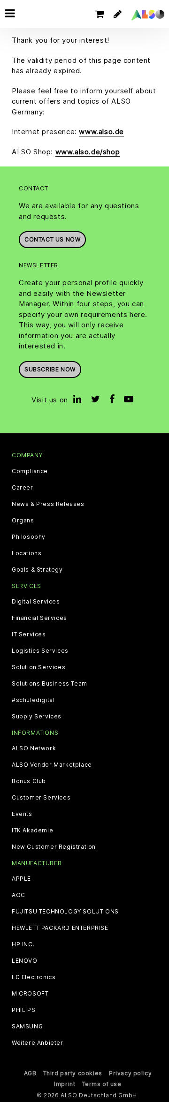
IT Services (29, 634)
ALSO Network (34, 748)
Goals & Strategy (37, 569)
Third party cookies (72, 1073)
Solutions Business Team (49, 683)
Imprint (64, 1083)
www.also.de (101, 131)
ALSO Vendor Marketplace (52, 765)
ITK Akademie (32, 830)
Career (22, 487)
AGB (30, 1073)
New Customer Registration (54, 847)
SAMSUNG (27, 1026)
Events (22, 814)
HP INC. (23, 944)
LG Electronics (33, 977)
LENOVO (25, 961)
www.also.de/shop (87, 151)
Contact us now (52, 239)
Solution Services (38, 667)
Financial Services (39, 618)
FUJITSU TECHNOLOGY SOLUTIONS (65, 911)
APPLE (21, 879)
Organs (23, 520)
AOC (18, 895)
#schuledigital (33, 700)
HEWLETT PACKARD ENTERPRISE (60, 928)
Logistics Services (40, 651)
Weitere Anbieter (37, 1043)
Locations (26, 553)
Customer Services (41, 797)
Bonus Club (29, 781)
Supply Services (36, 716)
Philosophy (29, 537)
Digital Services (36, 601)
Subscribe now (50, 369)
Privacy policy (130, 1073)
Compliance (30, 471)
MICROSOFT (30, 993)
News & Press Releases (48, 504)
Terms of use (102, 1083)
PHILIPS (23, 1010)
